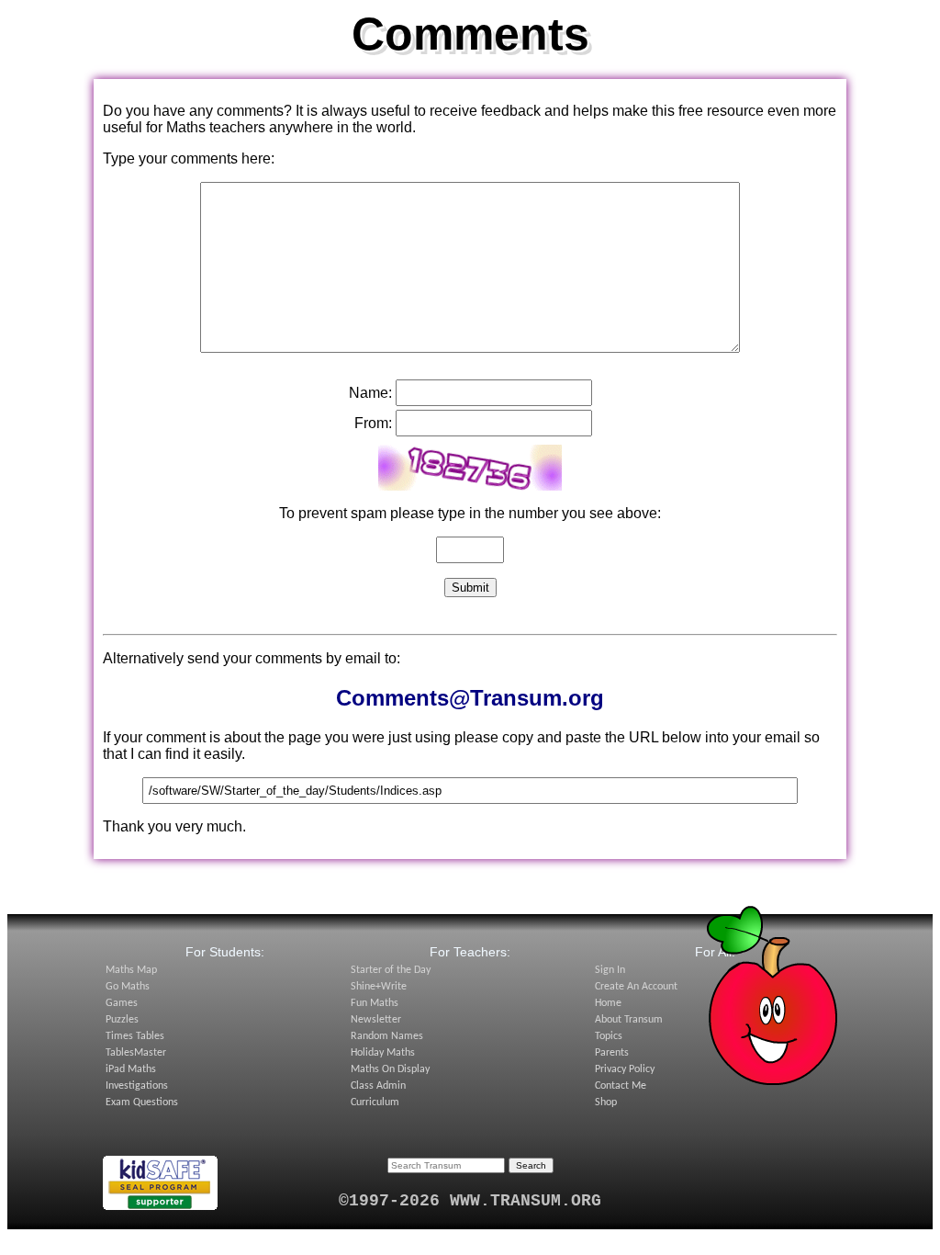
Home (608, 1003)
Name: (370, 393)
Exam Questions (142, 1102)
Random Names (387, 1036)
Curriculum (375, 1102)
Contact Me (620, 1085)
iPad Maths (131, 1069)
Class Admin (378, 1085)
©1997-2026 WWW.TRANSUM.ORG (470, 1201)
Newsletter (376, 1019)
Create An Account (636, 986)
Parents (612, 1052)
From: (373, 423)
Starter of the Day (391, 970)
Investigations (137, 1085)
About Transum (629, 1019)
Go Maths (128, 986)
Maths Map (131, 970)
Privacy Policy (625, 1069)
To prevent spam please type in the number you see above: (470, 513)
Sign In (610, 970)
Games (122, 1003)
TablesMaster (136, 1052)
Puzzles (122, 1019)
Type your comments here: (188, 158)
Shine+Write (379, 986)
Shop (606, 1102)
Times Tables (135, 1036)
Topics (608, 1036)
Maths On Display (390, 1069)
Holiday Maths (383, 1052)
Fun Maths (374, 1003)
